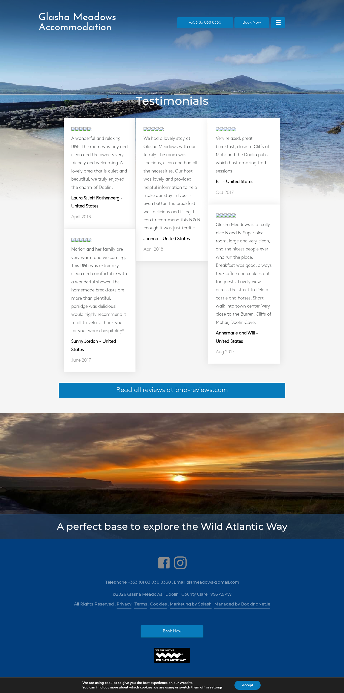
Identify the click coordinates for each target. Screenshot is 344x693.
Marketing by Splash (191, 604)
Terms (140, 604)
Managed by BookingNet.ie (242, 604)
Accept (247, 685)
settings (216, 687)
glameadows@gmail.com (212, 582)
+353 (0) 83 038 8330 (149, 582)
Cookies (158, 604)
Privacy (124, 604)
